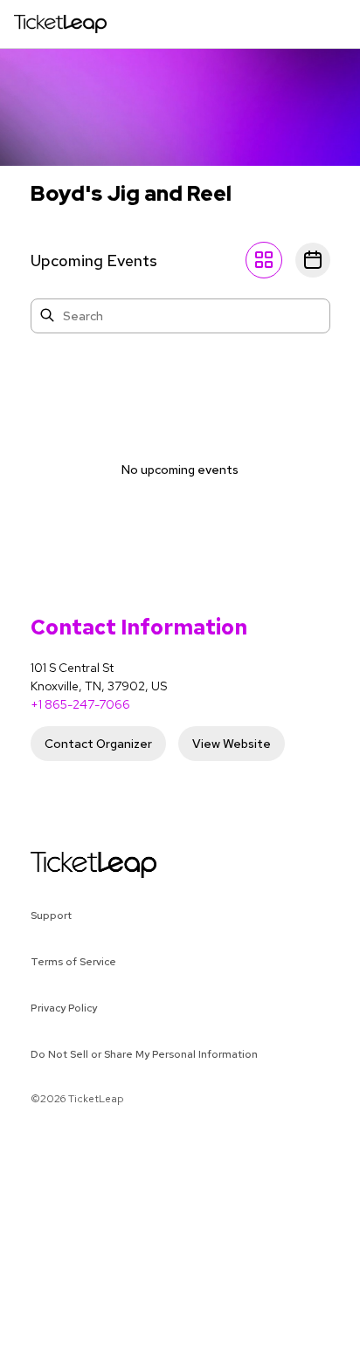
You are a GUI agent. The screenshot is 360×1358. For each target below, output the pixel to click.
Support (51, 915)
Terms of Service (73, 962)
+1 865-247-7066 (80, 704)
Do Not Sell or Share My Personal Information (144, 1054)
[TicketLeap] (71, 865)
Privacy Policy (64, 1008)
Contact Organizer (98, 743)
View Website (231, 743)
